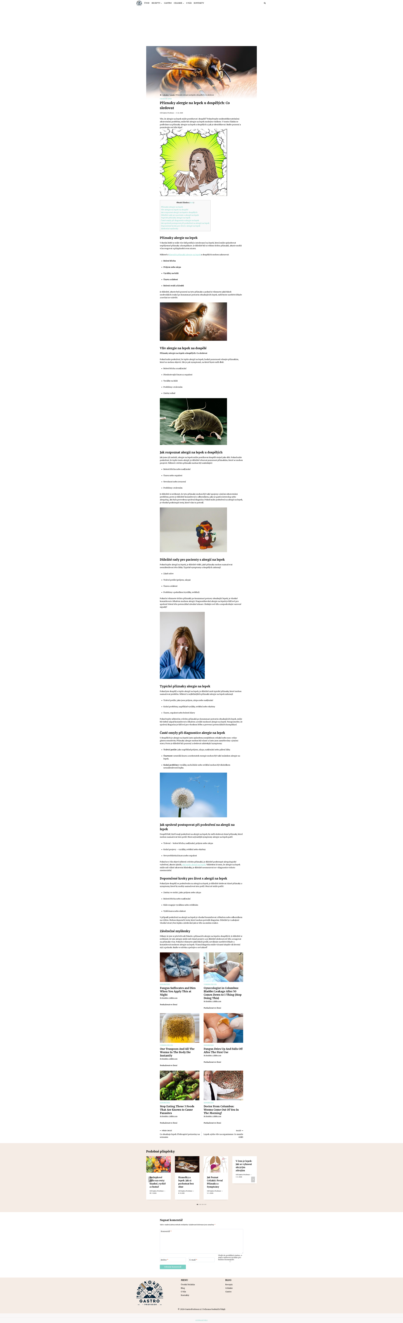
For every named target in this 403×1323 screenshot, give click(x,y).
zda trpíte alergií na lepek (194, 864)
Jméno (164, 1260)
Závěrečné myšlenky (169, 229)
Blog (183, 1288)
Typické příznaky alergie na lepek (175, 218)
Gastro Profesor (168, 113)
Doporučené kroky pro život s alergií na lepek (180, 226)
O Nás (189, 3)
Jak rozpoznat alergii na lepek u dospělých (179, 212)
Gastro (168, 3)
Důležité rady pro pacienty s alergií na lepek (180, 215)
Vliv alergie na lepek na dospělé (174, 210)
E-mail (193, 1260)
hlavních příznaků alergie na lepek (185, 255)
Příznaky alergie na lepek (172, 207)
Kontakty (199, 3)
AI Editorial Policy (201, 1320)
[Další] (253, 1179)
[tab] (197, 1204)
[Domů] (160, 95)
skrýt (191, 203)
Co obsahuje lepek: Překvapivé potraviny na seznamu (180, 1134)
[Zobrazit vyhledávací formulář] (265, 3)
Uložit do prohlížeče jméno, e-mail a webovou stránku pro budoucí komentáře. (230, 1257)
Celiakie (163, 99)
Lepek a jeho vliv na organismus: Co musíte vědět (223, 1134)
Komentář (166, 1231)
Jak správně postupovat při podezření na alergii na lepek (185, 223)
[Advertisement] (201, 22)
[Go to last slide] (150, 1179)
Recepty (229, 1284)
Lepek (169, 99)
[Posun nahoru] (398, 1320)
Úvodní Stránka (188, 1284)
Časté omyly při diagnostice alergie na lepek (180, 220)
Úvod (146, 3)
